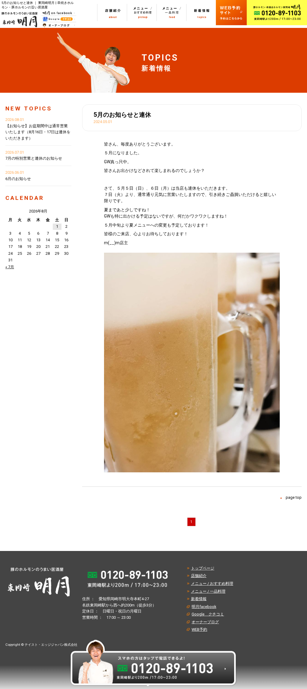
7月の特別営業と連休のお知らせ (33, 158)
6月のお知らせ (18, 178)
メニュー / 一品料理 (208, 591)
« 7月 (9, 267)
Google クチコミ (208, 614)
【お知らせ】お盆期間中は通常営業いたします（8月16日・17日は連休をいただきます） (37, 132)
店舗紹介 (199, 575)
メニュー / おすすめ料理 (212, 583)
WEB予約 (199, 629)
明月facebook (204, 606)
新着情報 (199, 599)
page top (294, 497)
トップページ (202, 568)
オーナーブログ (205, 622)
